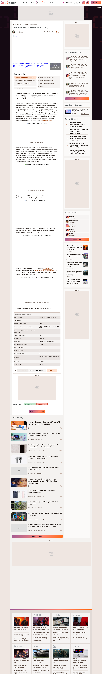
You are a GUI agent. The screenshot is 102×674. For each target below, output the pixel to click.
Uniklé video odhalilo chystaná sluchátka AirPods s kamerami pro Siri (43, 457)
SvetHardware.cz (70, 285)
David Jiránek (31, 439)
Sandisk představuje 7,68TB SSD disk (60, 633)
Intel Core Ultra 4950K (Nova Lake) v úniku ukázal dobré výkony (80, 667)
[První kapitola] (15, 370)
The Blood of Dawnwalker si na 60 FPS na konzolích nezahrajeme (74, 247)
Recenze (19, 24)
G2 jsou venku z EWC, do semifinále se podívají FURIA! (21, 639)
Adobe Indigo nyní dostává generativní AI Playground (43, 503)
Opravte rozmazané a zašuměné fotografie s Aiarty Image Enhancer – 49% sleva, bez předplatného (44, 481)
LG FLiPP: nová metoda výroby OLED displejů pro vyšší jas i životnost (73, 281)
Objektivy (25, 24)
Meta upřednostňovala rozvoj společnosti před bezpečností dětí (60, 639)
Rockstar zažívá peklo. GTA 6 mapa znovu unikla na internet (74, 256)
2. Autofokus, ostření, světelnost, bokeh (25, 80)
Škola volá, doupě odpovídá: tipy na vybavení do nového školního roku (44, 434)
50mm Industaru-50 (46, 120)
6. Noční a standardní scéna (45, 80)
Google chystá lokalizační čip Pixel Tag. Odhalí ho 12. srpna (45, 514)
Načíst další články (37, 536)
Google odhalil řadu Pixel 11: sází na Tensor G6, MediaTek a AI (43, 469)
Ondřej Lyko (30, 450)
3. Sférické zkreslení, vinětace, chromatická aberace (23, 84)
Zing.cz (68, 276)
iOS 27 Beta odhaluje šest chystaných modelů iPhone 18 (42, 491)
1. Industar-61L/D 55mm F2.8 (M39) (24, 77)
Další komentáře (77, 99)
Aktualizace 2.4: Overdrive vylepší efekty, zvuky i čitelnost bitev (40, 660)
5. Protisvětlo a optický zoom (46, 77)
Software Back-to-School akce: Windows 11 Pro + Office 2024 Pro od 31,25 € (44, 423)
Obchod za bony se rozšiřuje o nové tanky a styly (41, 671)
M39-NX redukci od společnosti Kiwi (44, 270)
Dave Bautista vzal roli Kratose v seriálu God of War (80, 638)
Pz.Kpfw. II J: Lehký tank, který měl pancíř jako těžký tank (41, 666)
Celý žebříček (77, 239)
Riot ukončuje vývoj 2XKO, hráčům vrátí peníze (20, 666)
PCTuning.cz (69, 268)
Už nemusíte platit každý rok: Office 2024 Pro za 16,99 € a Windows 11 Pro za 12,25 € (44, 526)
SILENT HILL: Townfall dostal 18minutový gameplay (80, 628)
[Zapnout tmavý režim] (87, 2)
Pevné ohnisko (33, 24)
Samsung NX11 (47, 268)
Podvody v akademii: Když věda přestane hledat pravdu (74, 264)
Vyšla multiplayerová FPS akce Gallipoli (79, 633)
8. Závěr (40, 86)
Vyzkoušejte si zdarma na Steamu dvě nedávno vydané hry (74, 273)
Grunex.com (69, 251)
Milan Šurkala (19, 32)
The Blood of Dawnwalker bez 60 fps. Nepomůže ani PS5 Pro (41, 633)
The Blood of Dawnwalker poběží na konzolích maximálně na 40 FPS (59, 667)
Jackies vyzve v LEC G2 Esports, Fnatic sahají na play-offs (21, 660)
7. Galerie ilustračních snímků (46, 83)
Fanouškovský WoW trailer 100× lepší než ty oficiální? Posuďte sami (40, 639)
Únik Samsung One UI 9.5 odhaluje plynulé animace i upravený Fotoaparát (43, 446)
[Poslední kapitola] (58, 370)
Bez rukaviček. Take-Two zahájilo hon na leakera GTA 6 (41, 628)
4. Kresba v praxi (19, 88)
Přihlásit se (96, 3)
